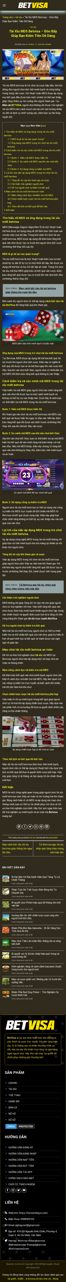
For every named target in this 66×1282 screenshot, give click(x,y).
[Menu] (4, 5)
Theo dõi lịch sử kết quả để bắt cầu (27, 206)
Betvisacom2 (33, 1267)
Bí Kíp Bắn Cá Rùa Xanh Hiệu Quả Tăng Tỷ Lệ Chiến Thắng (36, 878)
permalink (53, 837)
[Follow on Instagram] (13, 1190)
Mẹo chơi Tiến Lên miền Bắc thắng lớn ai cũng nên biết (36, 942)
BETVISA (16, 105)
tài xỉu (18, 17)
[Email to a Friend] (35, 826)
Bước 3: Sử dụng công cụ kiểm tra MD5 (29, 169)
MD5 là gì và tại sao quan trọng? (26, 139)
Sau (43, 125)
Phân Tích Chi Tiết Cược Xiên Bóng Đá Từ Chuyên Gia (34, 891)
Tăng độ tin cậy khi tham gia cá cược (28, 180)
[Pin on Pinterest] (41, 826)
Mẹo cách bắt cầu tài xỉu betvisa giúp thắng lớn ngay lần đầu (17, 848)
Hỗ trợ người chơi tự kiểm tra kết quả (28, 187)
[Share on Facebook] (24, 826)
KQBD (20, 1278)
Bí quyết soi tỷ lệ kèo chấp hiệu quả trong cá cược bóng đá (35, 955)
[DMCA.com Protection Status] (20, 1126)
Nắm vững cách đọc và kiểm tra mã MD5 (30, 195)
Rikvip (55, 1278)
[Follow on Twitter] (18, 1190)
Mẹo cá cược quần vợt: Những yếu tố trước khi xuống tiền (36, 981)
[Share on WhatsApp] (19, 826)
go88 (50, 1053)
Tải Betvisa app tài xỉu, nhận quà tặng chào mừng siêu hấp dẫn (50, 848)
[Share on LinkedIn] (46, 826)
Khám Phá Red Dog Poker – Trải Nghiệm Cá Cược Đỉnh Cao (35, 994)
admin (48, 44)
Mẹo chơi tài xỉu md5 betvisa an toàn (24, 191)
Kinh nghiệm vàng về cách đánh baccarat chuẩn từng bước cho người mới (36, 968)
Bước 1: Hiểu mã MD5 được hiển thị (28, 158)
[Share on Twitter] (30, 826)
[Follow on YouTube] (24, 1190)
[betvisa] (33, 5)
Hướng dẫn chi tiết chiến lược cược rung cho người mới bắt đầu (35, 917)
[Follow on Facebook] (7, 1190)
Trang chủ (7, 17)
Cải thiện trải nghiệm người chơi (25, 184)
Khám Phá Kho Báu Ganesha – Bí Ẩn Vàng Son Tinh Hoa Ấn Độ (36, 930)
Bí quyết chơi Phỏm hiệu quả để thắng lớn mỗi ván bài (36, 904)
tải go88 (12, 1278)
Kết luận (9, 210)
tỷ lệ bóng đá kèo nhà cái (38, 1278)
